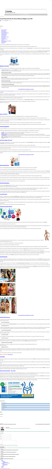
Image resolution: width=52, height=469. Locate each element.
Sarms (3, 465)
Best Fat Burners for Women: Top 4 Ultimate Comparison (8, 456)
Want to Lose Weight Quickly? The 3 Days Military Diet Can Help (44, 424)
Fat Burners (3, 16)
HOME (2, 460)
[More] (16, 23)
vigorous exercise (22, 52)
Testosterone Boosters (5, 464)
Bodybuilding (2, 463)
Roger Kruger (6, 20)
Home (0, 16)
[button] (46, 14)
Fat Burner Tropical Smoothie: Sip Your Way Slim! (7, 458)
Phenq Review (10, 354)
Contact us (2, 467)
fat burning (16, 68)
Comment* (1, 444)
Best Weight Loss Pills (5, 462)
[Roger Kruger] (0, 20)
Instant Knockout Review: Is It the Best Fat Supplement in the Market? (10, 454)
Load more (1, 459)
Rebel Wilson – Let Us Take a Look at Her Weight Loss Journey (8, 424)
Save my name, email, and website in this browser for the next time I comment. (9, 445)
